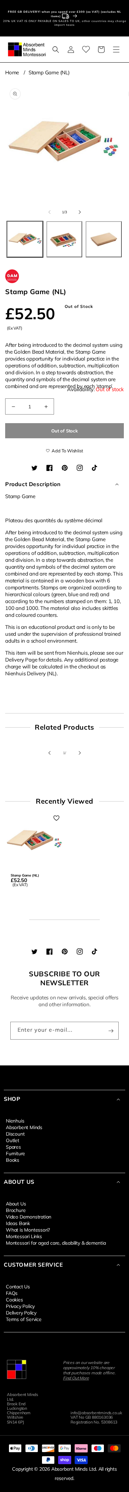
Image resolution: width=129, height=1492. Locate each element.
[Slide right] (79, 211)
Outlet (12, 1140)
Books (12, 1159)
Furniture (15, 1153)
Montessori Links (24, 1236)
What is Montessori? (28, 1229)
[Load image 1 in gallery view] (25, 239)
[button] (55, 49)
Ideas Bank (18, 1223)
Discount (15, 1133)
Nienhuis (15, 1120)
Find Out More (76, 1378)
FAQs (12, 1293)
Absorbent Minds (24, 1127)
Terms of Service (24, 1319)
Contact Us (18, 1286)
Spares (13, 1146)
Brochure (15, 1210)
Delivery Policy (21, 1312)
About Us (16, 1203)
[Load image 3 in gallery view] (104, 239)
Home (12, 72)
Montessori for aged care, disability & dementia (56, 1242)
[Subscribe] (110, 1031)
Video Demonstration (28, 1216)
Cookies (14, 1299)
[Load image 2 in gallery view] (64, 239)
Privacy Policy (20, 1306)
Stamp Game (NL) (49, 72)
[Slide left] (49, 211)
